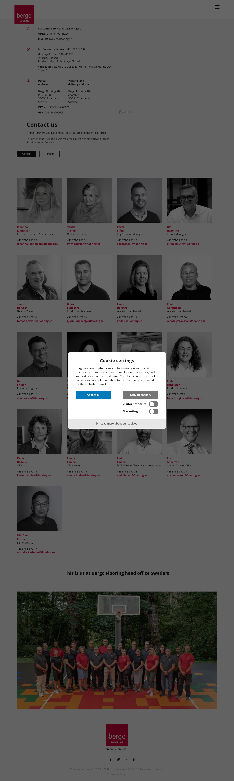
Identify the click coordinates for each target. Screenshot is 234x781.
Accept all (93, 394)
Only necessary (140, 394)
